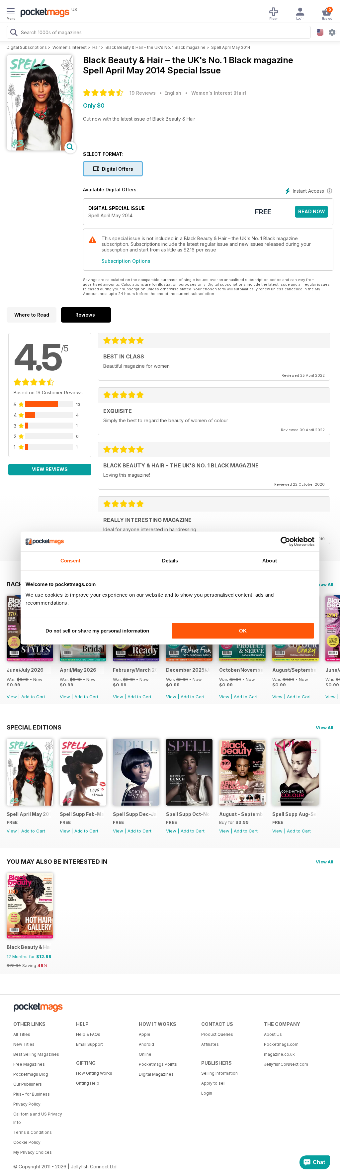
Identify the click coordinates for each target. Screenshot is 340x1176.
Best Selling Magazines (36, 1054)
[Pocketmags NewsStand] (43, 13)
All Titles (21, 1034)
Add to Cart (33, 696)
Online (145, 1054)
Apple (144, 1034)
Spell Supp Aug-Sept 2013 (294, 814)
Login (206, 1093)
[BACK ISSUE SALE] (30, 659)
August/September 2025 (294, 670)
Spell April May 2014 (230, 47)
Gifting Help (87, 1083)
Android (146, 1044)
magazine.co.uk (279, 1054)
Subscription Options (126, 261)
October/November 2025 (241, 670)
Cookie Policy (27, 1142)
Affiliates (210, 1044)
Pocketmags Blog (30, 1074)
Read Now (311, 211)
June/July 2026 (25, 670)
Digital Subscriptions (27, 47)
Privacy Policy (27, 1104)
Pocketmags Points (158, 1064)
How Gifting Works (94, 1073)
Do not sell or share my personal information (97, 631)
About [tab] (269, 560)
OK (243, 631)
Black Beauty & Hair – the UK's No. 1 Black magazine (156, 47)
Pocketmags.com (281, 1044)
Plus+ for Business (31, 1094)
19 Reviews (142, 93)
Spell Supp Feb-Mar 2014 (82, 814)
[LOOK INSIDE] (40, 148)
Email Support (89, 1044)
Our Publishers (27, 1084)
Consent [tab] (70, 560)
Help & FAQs (88, 1034)
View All (324, 584)
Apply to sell (213, 1083)
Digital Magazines (156, 1074)
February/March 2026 (135, 670)
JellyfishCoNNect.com (286, 1064)
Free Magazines (29, 1064)
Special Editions (34, 727)
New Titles (24, 1044)
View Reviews (50, 469)
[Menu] (11, 12)
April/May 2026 (78, 670)
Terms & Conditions (32, 1132)
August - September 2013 (241, 814)
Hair (96, 47)
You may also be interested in (57, 861)
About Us (273, 1034)
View (12, 696)
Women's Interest (69, 47)
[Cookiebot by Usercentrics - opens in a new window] (285, 541)
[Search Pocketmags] (13, 33)
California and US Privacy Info (37, 1118)
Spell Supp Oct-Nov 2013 (188, 814)
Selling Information (219, 1073)
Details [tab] (170, 560)
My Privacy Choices (32, 1152)
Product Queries (217, 1034)
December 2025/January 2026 (188, 670)
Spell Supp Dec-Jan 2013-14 (135, 814)
